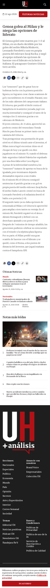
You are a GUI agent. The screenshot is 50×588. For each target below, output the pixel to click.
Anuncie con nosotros (33, 461)
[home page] (25, 4)
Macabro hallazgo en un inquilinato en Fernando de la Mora (24, 375)
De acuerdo (25, 584)
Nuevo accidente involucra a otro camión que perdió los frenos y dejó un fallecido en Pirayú (26, 394)
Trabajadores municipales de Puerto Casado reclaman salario (18, 300)
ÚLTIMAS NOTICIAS (33, 14)
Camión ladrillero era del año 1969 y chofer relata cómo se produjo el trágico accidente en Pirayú (26, 364)
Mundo (6, 277)
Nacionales (7, 296)
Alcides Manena (25, 306)
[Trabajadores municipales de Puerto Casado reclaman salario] (41, 299)
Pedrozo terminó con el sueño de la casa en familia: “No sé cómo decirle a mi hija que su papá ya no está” (26, 352)
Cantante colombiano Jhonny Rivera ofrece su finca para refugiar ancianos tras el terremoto (16, 282)
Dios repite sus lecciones (17, 384)
